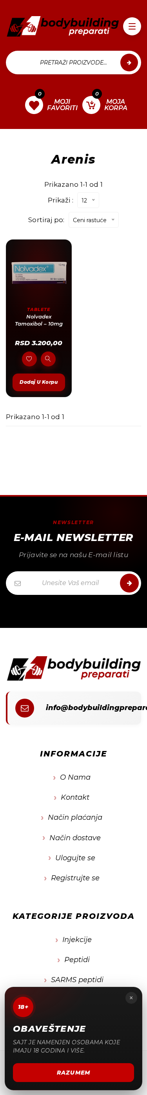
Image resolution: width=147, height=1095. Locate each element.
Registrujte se (75, 878)
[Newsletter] (129, 583)
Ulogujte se (75, 858)
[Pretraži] (129, 63)
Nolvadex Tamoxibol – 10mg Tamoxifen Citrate (39, 323)
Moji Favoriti (53, 104)
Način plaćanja (75, 817)
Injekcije (77, 939)
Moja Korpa (110, 104)
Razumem (73, 1072)
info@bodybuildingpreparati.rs (87, 707)
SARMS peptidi (77, 979)
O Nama (75, 777)
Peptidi (77, 959)
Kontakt (75, 797)
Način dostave (75, 838)
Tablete (39, 309)
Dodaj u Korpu (39, 382)
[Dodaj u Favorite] (29, 359)
